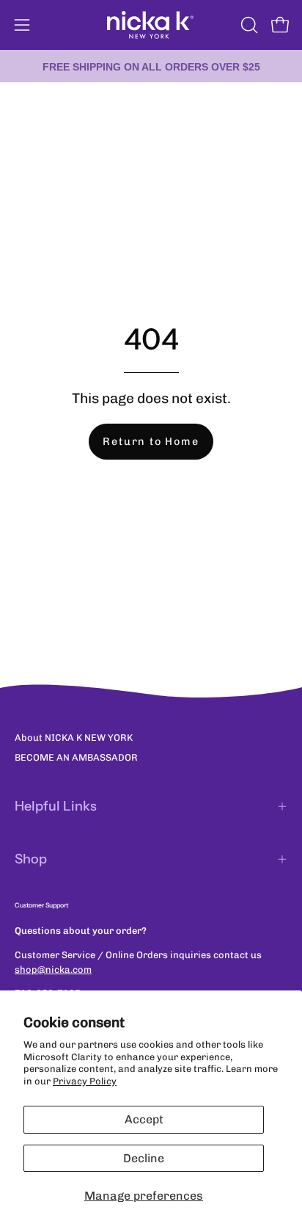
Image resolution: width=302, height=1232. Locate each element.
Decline (143, 1158)
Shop (31, 859)
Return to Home (151, 441)
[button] (247, 25)
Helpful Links (56, 806)
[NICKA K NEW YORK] (151, 25)
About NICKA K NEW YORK (74, 737)
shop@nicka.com (53, 969)
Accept (144, 1119)
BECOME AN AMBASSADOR (76, 757)
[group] (151, 66)
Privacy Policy (85, 1081)
